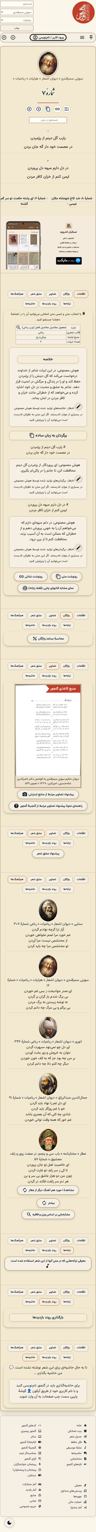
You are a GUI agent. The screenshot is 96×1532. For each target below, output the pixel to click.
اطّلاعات (81, 294)
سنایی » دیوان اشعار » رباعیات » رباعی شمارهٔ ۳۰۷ (48, 924)
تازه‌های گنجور (74, 1464)
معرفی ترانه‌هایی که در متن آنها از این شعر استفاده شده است (48, 1261)
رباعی (41, 332)
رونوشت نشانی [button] (33, 576)
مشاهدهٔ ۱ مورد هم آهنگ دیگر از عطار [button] (51, 1190)
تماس (33, 1501)
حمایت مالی (75, 1502)
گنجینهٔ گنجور (29, 1448)
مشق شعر (36, 294)
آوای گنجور (30, 1459)
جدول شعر (75, 1437)
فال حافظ (76, 1442)
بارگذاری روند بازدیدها (48, 1317)
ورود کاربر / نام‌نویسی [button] (51, 37)
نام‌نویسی (30, 1385)
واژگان (66, 294)
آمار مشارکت (29, 1484)
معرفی (78, 1485)
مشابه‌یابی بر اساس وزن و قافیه (51, 1214)
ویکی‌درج (41, 337)
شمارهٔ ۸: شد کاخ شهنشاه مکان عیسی (72, 201)
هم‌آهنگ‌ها (17, 294)
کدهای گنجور (29, 1425)
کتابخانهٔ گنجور (28, 1442)
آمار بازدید (31, 1490)
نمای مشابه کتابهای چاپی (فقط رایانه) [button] (51, 588)
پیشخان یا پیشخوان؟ (25, 1470)
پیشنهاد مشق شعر (48, 853)
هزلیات (33, 78)
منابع (33, 1495)
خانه (79, 1425)
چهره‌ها (77, 1496)
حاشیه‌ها (30, 304)
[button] (91, 37)
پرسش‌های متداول (71, 1491)
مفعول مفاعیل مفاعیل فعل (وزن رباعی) (44, 327)
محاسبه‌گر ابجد (28, 1453)
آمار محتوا (76, 1507)
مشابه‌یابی (76, 1459)
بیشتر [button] (51, 1203)
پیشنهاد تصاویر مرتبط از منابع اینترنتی (51, 794)
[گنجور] (83, 12)
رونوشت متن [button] (69, 576)
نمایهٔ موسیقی (74, 1448)
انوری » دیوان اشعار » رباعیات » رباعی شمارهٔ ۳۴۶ (48, 1042)
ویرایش (39, 420)
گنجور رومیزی (29, 1431)
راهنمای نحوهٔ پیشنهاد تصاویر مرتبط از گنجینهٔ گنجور (51, 805)
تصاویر (52, 294)
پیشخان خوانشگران (25, 1464)
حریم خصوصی (28, 1506)
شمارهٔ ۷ (48, 92)
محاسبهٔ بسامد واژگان (51, 638)
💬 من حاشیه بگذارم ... (35, 1370)
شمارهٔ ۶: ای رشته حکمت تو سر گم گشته (23, 201)
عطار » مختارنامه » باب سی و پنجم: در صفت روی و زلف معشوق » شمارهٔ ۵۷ (48, 1156)
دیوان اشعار (50, 78)
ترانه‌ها (67, 304)
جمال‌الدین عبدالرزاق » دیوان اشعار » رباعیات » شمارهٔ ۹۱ (48, 1098)
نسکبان (32, 1475)
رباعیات (20, 78)
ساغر (34, 1437)
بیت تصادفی (75, 1431)
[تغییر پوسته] (9, 1523)
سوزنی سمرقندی (72, 78)
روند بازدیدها (49, 304)
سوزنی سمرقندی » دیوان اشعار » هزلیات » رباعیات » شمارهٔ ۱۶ (48, 982)
